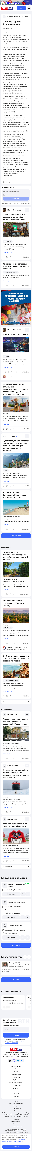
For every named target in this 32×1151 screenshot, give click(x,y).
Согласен (16, 1147)
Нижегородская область (11, 743)
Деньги (6, 356)
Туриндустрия (16, 1074)
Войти (21, 8)
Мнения (16, 1072)
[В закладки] (6, 182)
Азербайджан (7, 28)
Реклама (16, 1094)
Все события (16, 945)
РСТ (16, 1069)
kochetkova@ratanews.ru (16, 1103)
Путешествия (6, 709)
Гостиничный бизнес (10, 272)
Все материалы (16, 1066)
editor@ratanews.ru (16, 1121)
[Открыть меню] (29, 8)
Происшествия (16, 1085)
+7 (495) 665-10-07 (16, 1108)
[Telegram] (18, 1060)
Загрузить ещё (16, 536)
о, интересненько (13, 376)
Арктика (5, 797)
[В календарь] (22, 894)
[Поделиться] (12, 182)
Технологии (7, 241)
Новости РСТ (6, 547)
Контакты (16, 1091)
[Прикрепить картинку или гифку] (16, 195)
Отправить (16, 1035)
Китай (4, 239)
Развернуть (6, 252)
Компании (16, 1096)
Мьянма (5, 625)
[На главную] (7, 8)
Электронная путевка (11, 680)
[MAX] (14, 1060)
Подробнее (11, 894)
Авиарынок (7, 628)
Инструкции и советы (14, 17)
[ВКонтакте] (22, 1060)
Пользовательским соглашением (12, 1143)
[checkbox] (3, 1039)
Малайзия (6, 413)
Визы (5, 470)
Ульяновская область (10, 579)
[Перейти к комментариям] (9, 182)
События (16, 1080)
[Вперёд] (29, 957)
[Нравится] (3, 182)
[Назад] (25, 957)
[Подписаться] (27, 210)
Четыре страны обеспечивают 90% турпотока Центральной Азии (12, 1002)
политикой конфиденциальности (15, 1041)
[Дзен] (10, 1060)
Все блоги (16, 980)
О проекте (16, 1088)
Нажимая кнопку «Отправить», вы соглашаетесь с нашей (15, 1040)
